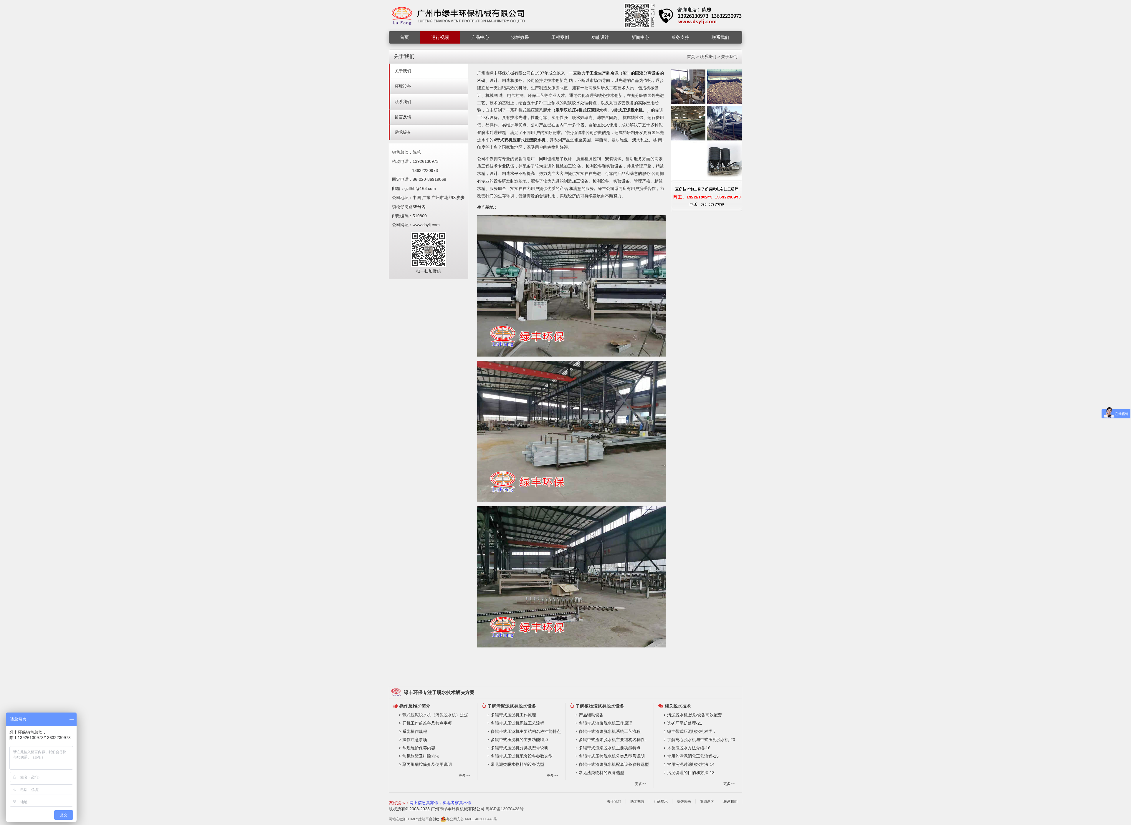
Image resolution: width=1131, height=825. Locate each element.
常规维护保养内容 (418, 748)
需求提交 (403, 132)
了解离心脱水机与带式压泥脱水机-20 (701, 739)
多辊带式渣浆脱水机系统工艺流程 (610, 731)
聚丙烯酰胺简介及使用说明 (427, 764)
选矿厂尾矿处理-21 (684, 723)
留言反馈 (403, 117)
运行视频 (440, 37)
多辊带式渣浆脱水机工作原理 (605, 723)
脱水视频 (637, 801)
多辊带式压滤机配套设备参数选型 (522, 756)
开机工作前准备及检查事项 (427, 723)
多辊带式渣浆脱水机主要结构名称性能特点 (615, 739)
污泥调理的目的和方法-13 (691, 772)
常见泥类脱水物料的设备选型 (517, 764)
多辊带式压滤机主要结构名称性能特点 (526, 731)
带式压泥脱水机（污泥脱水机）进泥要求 (438, 715)
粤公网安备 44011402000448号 (471, 819)
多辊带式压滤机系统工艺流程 (517, 723)
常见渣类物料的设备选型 (601, 772)
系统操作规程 (414, 731)
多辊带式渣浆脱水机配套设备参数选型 (614, 764)
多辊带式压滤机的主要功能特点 (519, 739)
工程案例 (560, 37)
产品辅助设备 (591, 715)
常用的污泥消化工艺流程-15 (693, 756)
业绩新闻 (707, 801)
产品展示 (661, 801)
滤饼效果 (520, 37)
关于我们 (729, 56)
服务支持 (680, 37)
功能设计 (600, 37)
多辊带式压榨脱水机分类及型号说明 (612, 756)
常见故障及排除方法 (420, 756)
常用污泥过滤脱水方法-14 (691, 764)
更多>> (464, 775)
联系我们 (720, 37)
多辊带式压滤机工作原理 (513, 715)
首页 (404, 37)
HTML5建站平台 (419, 819)
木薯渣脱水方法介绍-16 (688, 748)
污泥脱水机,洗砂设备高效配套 (694, 715)
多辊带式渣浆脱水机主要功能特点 (610, 748)
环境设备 (403, 86)
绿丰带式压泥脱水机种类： (692, 731)
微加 (402, 819)
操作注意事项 (414, 739)
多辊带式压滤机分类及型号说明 (519, 748)
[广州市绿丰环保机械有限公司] (458, 15)
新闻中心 (640, 37)
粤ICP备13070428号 (505, 808)
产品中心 (480, 37)
